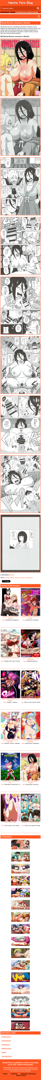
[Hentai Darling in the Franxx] (10, 643)
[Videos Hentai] (20, 1030)
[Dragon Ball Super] (20, 897)
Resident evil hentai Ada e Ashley (10, 617)
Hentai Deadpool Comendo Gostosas (30, 658)
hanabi (22, 578)
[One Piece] (20, 969)
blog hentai (29, 620)
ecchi (13, 825)
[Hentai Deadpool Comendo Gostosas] (30, 643)
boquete (9, 702)
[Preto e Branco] (20, 1006)
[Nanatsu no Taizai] (20, 945)
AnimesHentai (6, 1041)
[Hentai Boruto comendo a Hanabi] (30, 766)
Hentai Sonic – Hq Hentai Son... (10, 782)
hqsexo (12, 743)
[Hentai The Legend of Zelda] (30, 807)
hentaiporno (15, 620)
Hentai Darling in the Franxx (10, 658)
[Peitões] (20, 993)
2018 (6, 825)
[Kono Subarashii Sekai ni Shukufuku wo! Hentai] (30, 725)
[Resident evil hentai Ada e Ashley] (10, 602)
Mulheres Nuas (6, 1048)
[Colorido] (20, 885)
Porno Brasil (6, 1044)
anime (10, 825)
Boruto (12, 12)
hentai (17, 825)
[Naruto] (20, 957)
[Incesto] (20, 921)
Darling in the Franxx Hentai (12, 661)
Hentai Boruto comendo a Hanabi (30, 782)
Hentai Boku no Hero (33, 703)
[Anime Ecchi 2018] (10, 807)
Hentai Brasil (5, 12)
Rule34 (4, 1052)
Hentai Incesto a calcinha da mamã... (30, 617)
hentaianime (35, 743)
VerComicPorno (7, 1056)
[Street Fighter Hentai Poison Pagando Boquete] (10, 684)
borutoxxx (16, 578)
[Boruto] (20, 873)
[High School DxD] (20, 909)
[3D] (20, 849)
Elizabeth (6, 743)
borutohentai (9, 578)
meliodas (17, 743)
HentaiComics (6, 1037)
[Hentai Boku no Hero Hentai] (30, 684)
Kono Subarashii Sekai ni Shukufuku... (30, 740)
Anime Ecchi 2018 (10, 822)
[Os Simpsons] (20, 981)
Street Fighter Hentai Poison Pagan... (10, 699)
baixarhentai (28, 743)
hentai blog (35, 620)
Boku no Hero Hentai (30, 702)
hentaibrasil (8, 620)
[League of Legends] (20, 933)
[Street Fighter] (20, 1018)
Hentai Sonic (14, 784)
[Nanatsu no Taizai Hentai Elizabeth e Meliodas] (10, 725)
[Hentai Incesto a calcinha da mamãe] (30, 602)
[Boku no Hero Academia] (20, 861)
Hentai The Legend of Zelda (30, 822)
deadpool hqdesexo (32, 661)
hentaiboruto (29, 578)
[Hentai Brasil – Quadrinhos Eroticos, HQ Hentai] (20, 4)
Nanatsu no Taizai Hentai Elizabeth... (10, 740)
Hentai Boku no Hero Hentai (30, 699)
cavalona (14, 702)
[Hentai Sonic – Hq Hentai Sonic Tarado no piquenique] (10, 766)
